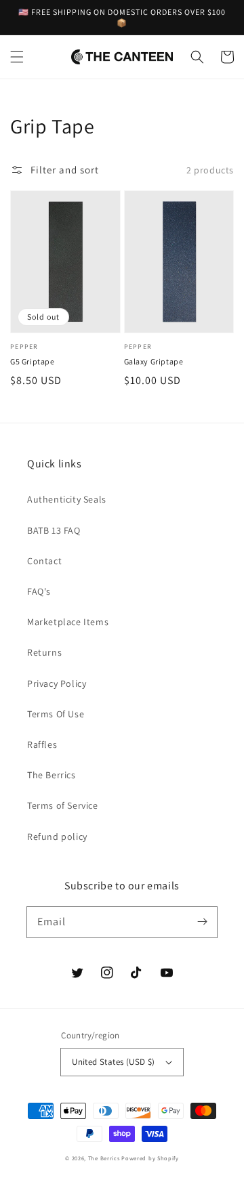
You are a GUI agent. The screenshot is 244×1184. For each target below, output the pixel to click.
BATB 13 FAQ (54, 530)
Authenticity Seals (66, 499)
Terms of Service (62, 805)
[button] (17, 57)
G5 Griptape (32, 361)
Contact (44, 561)
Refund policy (57, 836)
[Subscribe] (202, 922)
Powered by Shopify (150, 1158)
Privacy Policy (56, 683)
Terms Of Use (55, 714)
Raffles (42, 744)
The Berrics (51, 775)
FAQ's (39, 591)
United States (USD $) (113, 1061)
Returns (44, 652)
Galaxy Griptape (154, 361)
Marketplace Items (67, 622)
